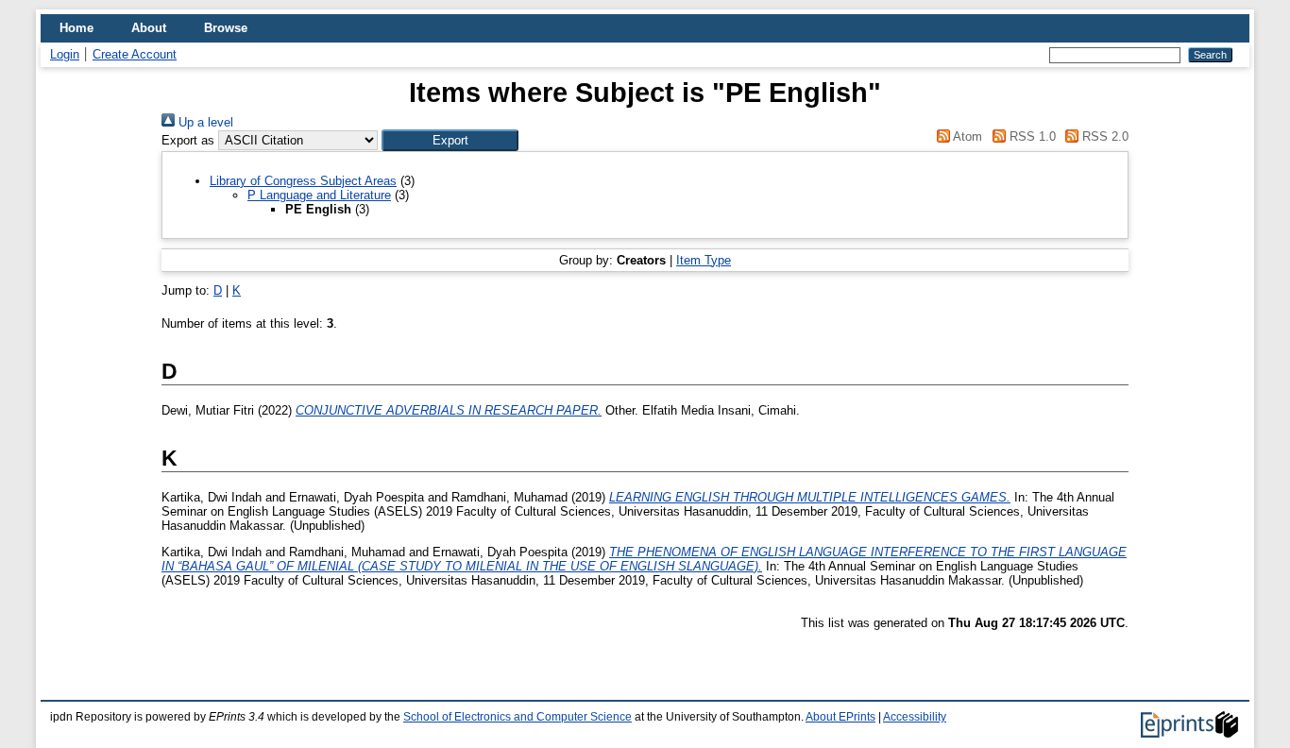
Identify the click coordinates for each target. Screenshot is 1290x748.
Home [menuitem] (76, 28)
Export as (187, 140)
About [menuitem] (148, 28)
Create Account (135, 54)
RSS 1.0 (1030, 136)
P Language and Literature (319, 195)
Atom (966, 136)
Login (64, 54)
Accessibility (914, 716)
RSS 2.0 (1103, 136)
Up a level (204, 122)
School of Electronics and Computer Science (517, 716)
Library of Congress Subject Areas (303, 181)
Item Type (703, 260)
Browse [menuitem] (225, 28)
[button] (450, 140)
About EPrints (840, 716)
